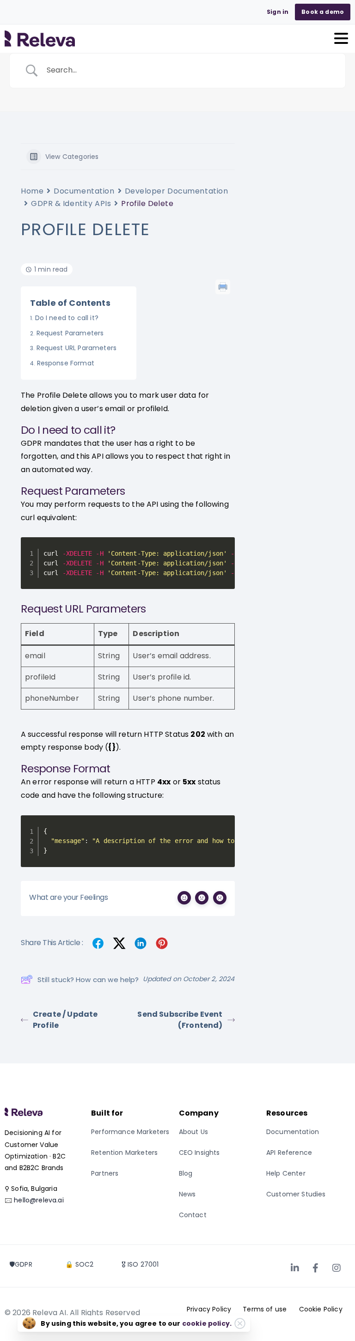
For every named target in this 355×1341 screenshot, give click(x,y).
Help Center (286, 1173)
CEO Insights (199, 1152)
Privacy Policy (209, 1309)
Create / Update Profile (65, 1020)
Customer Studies (296, 1194)
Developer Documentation (176, 191)
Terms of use (265, 1309)
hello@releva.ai (38, 1200)
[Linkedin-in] (295, 1268)
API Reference (289, 1152)
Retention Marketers (124, 1152)
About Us (193, 1131)
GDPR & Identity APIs (71, 203)
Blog (186, 1173)
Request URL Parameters (76, 347)
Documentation (84, 191)
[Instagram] (336, 1268)
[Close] (240, 1323)
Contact (193, 1215)
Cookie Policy (321, 1309)
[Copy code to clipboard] (223, 548)
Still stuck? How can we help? (88, 979)
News (187, 1194)
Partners (104, 1173)
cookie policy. (207, 1323)
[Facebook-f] (315, 1268)
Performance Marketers (130, 1131)
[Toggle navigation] (341, 38)
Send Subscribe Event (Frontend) (179, 1020)
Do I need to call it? (66, 317)
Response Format (65, 363)
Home (32, 191)
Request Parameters (70, 333)
